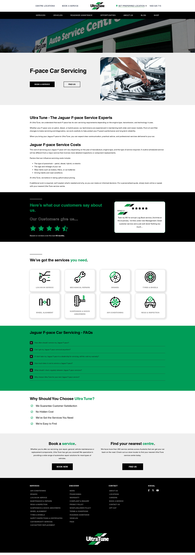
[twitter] (153, 490)
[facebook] (149, 490)
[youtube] (157, 490)
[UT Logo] (97, 3)
